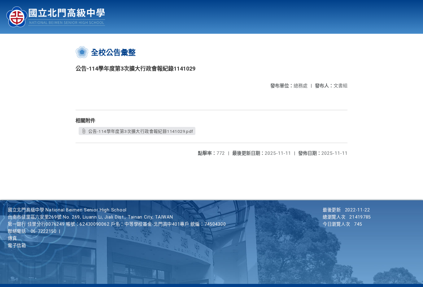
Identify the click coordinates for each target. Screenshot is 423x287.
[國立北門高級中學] (55, 17)
